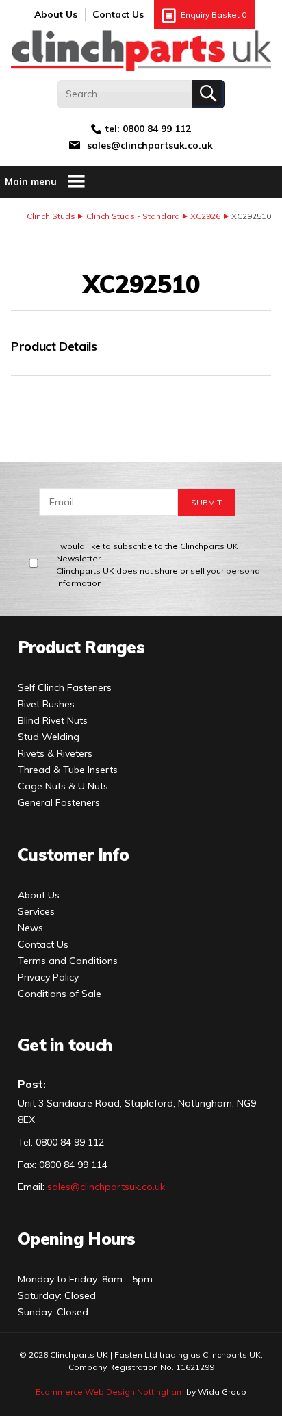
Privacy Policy (48, 977)
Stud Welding (48, 737)
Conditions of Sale (59, 993)
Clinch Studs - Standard (133, 216)
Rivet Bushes (46, 704)
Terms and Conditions (68, 960)
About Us (55, 14)
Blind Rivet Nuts (53, 720)
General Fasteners (59, 802)
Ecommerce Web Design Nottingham (110, 1392)
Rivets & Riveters (55, 753)
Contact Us (118, 14)
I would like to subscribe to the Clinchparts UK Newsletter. (159, 564)
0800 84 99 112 (157, 129)
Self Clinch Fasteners (65, 687)
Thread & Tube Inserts (68, 769)
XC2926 (205, 216)
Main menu (31, 181)
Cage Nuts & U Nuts (63, 786)
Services (36, 911)
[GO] (208, 94)
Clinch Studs (51, 216)
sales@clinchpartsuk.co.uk (150, 145)
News (30, 928)
